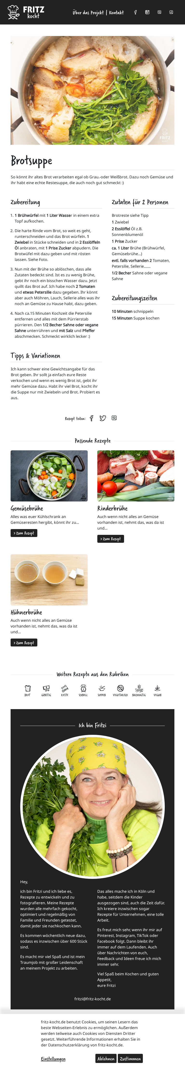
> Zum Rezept (24, 533)
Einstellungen (53, 1058)
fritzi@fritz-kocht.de (92, 999)
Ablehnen (106, 1058)
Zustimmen (130, 1058)
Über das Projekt (88, 12)
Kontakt (116, 12)
